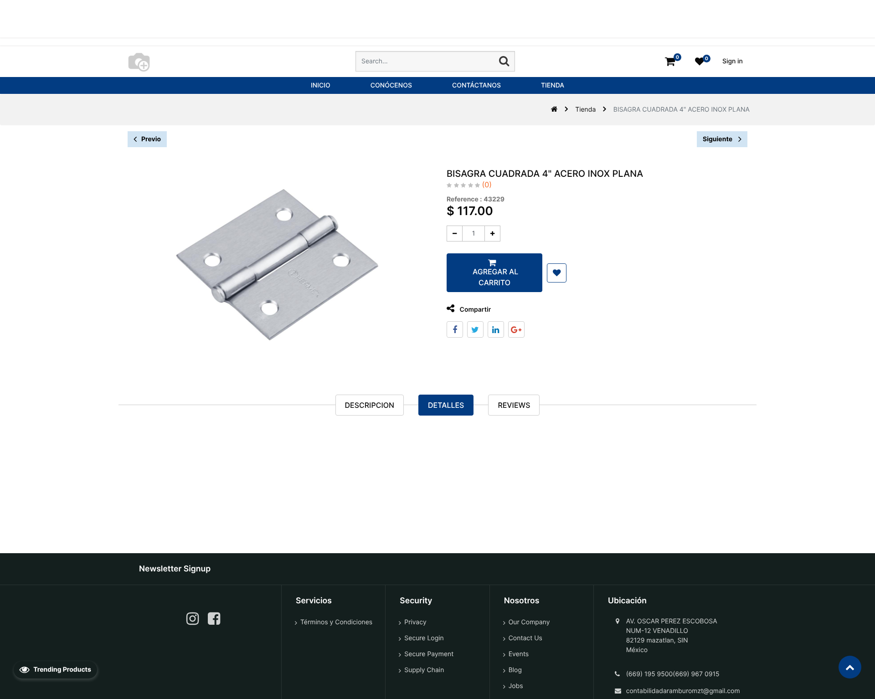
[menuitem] (320, 85)
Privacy (415, 622)
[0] (670, 61)
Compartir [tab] (474, 310)
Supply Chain (424, 670)
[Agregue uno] (492, 234)
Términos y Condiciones (336, 622)
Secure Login (423, 638)
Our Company (529, 622)
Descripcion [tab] (369, 405)
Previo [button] (151, 139)
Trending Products (61, 669)
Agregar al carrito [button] (494, 277)
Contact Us (525, 638)
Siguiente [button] (718, 139)
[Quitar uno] (455, 234)
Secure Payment (428, 654)
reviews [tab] (514, 405)
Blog (515, 670)
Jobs (516, 686)
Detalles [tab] (446, 405)
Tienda (585, 109)
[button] (556, 273)
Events (519, 654)
